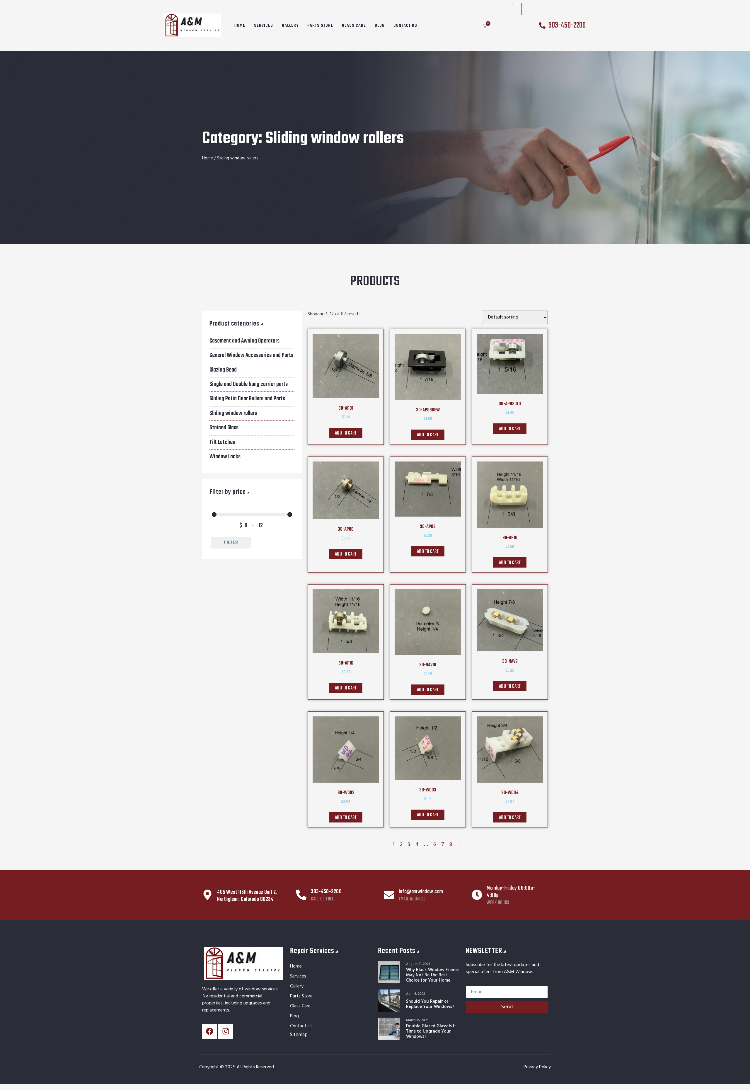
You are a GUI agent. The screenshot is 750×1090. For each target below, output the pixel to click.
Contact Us (405, 25)
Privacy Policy (537, 1067)
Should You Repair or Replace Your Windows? (430, 1004)
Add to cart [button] (346, 433)
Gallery (290, 25)
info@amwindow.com (421, 892)
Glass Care (354, 25)
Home (239, 25)
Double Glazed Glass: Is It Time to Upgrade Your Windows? (431, 1031)
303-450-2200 (326, 892)
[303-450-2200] (301, 895)
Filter (231, 542)
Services (263, 25)
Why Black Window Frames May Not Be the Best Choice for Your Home (432, 975)
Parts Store (320, 25)
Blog (380, 25)
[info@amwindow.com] (389, 895)
